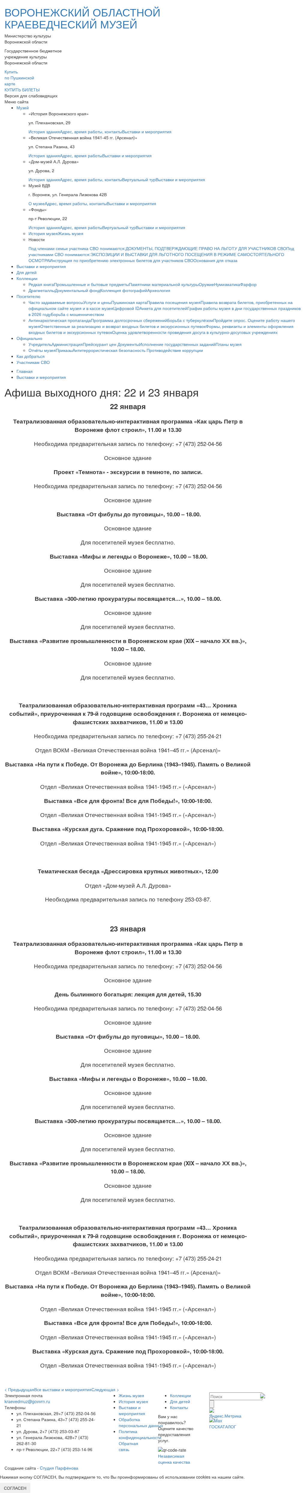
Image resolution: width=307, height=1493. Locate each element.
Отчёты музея (42, 350)
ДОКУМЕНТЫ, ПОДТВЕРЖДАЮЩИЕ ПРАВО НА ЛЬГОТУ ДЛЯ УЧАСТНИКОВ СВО (206, 248)
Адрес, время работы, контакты (91, 131)
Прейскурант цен (100, 344)
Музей (22, 108)
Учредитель (40, 344)
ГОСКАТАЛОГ (222, 1427)
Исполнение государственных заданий (177, 344)
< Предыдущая (19, 1389)
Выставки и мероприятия (146, 131)
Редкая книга (41, 284)
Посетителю (28, 296)
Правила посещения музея (174, 302)
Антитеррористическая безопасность (110, 350)
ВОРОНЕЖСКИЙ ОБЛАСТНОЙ (82, 17)
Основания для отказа (215, 260)
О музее (36, 203)
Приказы (64, 350)
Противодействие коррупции (175, 350)
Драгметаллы (41, 290)
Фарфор (248, 284)
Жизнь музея (70, 233)
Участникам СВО (33, 362)
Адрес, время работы (81, 155)
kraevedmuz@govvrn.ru (27, 1401)
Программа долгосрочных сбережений (129, 320)
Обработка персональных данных (141, 1422)
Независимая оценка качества (174, 1459)
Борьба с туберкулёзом (190, 320)
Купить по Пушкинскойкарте (19, 78)
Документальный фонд (77, 290)
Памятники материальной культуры (164, 284)
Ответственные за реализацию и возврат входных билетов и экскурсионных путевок (123, 326)
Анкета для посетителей (163, 308)
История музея (43, 233)
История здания (44, 131)
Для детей (26, 272)
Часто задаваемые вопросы (55, 302)
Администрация (67, 344)
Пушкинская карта (129, 302)
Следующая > (105, 1389)
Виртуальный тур (139, 179)
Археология (158, 290)
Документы (128, 344)
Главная (24, 371)
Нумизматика (227, 284)
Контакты (179, 1407)
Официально (29, 338)
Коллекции (26, 278)
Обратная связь (128, 1446)
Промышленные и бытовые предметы (91, 284)
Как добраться (30, 356)
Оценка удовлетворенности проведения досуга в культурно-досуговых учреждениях (195, 332)
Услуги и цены (97, 302)
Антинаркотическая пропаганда (59, 320)
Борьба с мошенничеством (77, 314)
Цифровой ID (126, 308)
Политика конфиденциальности (140, 1434)
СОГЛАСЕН (15, 1488)
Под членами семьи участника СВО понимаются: (77, 248)
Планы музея (229, 344)
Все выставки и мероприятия (62, 1389)
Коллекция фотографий (123, 290)
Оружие (206, 284)
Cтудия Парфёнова (59, 1468)
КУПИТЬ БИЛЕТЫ (22, 90)
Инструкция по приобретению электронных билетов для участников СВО (121, 260)
